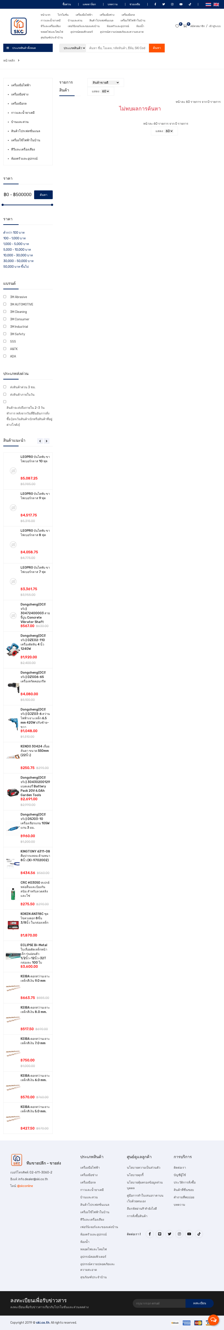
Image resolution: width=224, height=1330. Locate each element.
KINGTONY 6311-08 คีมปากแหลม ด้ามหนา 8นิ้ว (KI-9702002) (35, 856)
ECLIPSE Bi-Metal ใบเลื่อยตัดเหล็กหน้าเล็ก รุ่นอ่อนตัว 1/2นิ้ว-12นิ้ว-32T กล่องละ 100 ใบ (34, 953)
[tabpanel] (28, 793)
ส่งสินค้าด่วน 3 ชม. (22, 387)
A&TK (14, 349)
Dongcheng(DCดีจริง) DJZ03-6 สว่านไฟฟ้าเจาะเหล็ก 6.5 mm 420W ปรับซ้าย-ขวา (35, 718)
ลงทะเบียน (199, 1303)
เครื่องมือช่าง (107, 14)
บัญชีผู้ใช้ (180, 1175)
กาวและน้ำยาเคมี (51, 20)
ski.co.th (42, 1323)
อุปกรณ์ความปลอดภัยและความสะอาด (122, 31)
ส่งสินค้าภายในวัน (22, 395)
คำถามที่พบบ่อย (184, 1197)
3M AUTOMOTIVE (21, 304)
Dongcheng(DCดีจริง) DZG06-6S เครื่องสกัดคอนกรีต (33, 677)
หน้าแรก (45, 14)
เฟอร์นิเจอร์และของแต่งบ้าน (84, 26)
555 (13, 341)
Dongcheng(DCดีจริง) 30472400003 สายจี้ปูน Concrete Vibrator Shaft (35, 613)
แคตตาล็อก (89, 4)
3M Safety (17, 334)
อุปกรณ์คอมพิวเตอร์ (81, 31)
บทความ (112, 4)
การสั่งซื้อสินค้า (137, 1216)
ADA (13, 356)
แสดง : (96, 91)
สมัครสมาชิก (197, 26)
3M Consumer (19, 319)
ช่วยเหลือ (134, 4)
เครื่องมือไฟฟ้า (84, 14)
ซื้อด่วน (66, 4)
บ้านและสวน (75, 20)
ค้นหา (157, 48)
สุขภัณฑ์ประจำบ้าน (52, 37)
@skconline (25, 1186)
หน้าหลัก (9, 60)
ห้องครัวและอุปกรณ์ (118, 26)
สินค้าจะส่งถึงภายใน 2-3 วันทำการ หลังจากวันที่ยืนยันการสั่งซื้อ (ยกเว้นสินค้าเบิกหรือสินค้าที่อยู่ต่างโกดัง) (29, 416)
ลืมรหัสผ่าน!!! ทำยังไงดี (142, 1209)
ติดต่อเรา (180, 1168)
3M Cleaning (18, 312)
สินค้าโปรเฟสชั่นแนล (101, 20)
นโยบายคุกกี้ (135, 1175)
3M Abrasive (18, 297)
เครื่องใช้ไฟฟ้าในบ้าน (133, 20)
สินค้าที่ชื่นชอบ (184, 1190)
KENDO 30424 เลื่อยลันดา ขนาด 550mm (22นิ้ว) (35, 751)
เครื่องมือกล (128, 14)
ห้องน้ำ (140, 26)
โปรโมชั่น (63, 14)
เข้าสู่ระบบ (215, 26)
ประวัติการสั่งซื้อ (185, 1182)
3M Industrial (19, 327)
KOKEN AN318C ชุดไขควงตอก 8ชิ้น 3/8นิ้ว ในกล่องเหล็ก (34, 918)
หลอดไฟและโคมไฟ (52, 31)
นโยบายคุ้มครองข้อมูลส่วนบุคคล (145, 1185)
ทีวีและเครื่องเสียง (51, 26)
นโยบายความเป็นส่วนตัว (143, 1168)
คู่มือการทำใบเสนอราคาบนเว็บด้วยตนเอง (145, 1198)
